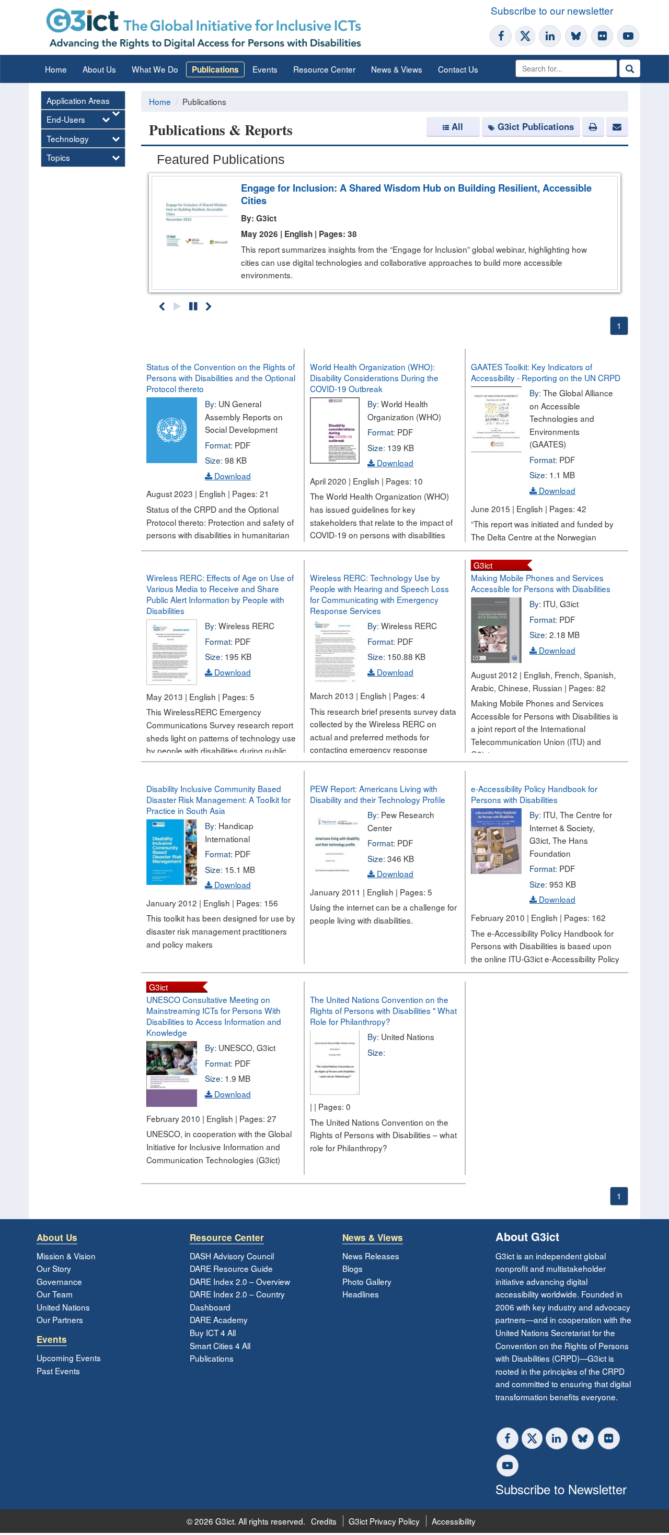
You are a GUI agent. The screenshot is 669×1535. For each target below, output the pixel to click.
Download (231, 475)
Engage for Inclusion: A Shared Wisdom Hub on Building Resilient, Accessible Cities (416, 194)
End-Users (66, 119)
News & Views (396, 69)
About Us (99, 69)
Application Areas (78, 100)
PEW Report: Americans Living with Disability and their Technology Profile (377, 794)
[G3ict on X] (525, 36)
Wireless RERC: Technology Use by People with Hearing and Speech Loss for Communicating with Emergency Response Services (379, 594)
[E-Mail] (617, 127)
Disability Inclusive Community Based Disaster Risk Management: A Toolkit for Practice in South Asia (218, 799)
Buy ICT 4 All (213, 1332)
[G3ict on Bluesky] (577, 36)
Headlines (360, 1294)
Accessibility (454, 1521)
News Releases (370, 1255)
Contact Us (458, 69)
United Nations (63, 1307)
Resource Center (324, 69)
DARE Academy (219, 1319)
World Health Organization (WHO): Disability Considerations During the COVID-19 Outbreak (374, 377)
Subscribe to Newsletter (561, 1489)
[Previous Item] (161, 306)
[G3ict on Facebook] (501, 36)
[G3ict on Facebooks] (507, 1438)
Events (265, 69)
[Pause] (193, 306)
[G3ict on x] (532, 1438)
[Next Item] (208, 306)
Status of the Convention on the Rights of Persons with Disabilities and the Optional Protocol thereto (220, 377)
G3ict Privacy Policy (384, 1521)
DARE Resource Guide (231, 1268)
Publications (215, 69)
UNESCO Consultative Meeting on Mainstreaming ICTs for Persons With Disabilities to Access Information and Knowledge (213, 1016)
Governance (59, 1281)
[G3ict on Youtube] (628, 36)
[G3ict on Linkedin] (550, 36)
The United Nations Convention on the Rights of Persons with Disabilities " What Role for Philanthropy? (383, 1010)
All (457, 126)
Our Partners (60, 1319)
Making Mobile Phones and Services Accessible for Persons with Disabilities (540, 583)
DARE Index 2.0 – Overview (240, 1281)
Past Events (58, 1370)
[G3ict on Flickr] (602, 36)
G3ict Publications (536, 126)
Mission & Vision (66, 1255)
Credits (324, 1521)
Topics (58, 157)
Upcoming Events (69, 1357)
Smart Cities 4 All (220, 1345)
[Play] (177, 306)
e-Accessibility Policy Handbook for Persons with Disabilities (534, 794)
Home (56, 69)
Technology (68, 138)
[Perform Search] (629, 68)
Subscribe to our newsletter (552, 10)
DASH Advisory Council (232, 1255)
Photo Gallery (366, 1281)
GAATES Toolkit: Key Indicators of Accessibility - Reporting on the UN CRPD (545, 372)
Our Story (54, 1268)
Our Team (55, 1294)
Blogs (352, 1268)
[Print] (593, 127)
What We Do (155, 69)
